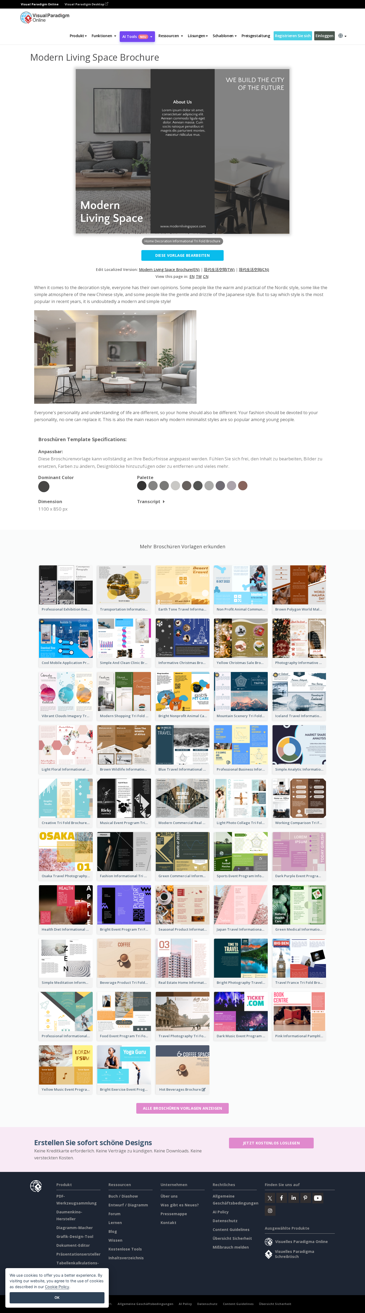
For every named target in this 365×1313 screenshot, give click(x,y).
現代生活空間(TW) (219, 269)
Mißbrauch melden (231, 1247)
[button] (104, 35)
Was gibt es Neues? (180, 1204)
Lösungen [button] (196, 35)
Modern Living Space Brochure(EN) (169, 269)
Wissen (115, 1240)
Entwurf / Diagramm (128, 1204)
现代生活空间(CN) (254, 269)
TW (199, 276)
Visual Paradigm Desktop (85, 4)
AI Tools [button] (134, 36)
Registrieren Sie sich (293, 35)
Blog (112, 1231)
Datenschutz (225, 1220)
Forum (114, 1213)
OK (57, 1297)
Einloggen (324, 35)
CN (205, 276)
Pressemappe (174, 1213)
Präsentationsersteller (78, 1254)
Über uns (169, 1196)
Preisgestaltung (256, 35)
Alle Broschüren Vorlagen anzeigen (182, 1108)
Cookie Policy (57, 1286)
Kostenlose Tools (125, 1249)
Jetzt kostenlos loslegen (271, 1142)
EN (192, 276)
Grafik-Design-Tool (74, 1236)
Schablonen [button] (223, 35)
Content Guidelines (231, 1229)
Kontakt (168, 1222)
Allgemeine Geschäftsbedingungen (145, 1304)
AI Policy (221, 1211)
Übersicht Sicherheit (232, 1238)
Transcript (148, 501)
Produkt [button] (77, 35)
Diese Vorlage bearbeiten (182, 255)
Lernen (115, 1222)
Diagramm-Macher (74, 1227)
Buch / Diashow (123, 1196)
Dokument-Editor (73, 1245)
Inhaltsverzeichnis (126, 1257)
